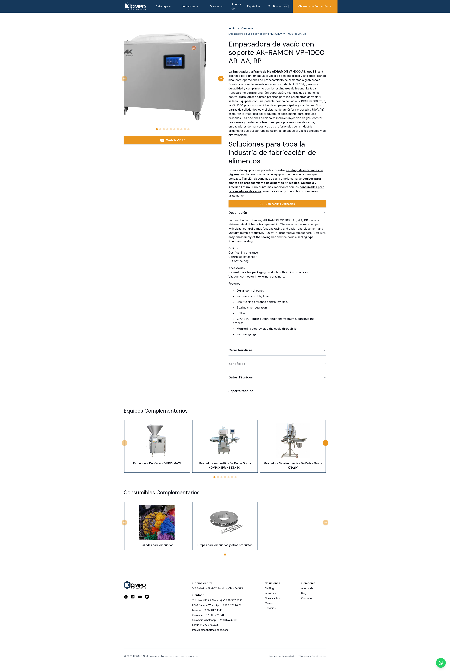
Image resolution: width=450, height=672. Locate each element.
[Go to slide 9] (185, 129)
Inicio (232, 28)
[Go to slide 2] (160, 129)
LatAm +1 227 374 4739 (205, 624)
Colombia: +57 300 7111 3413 (208, 615)
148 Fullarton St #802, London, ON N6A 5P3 (217, 588)
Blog (304, 593)
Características (241, 350)
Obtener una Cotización (313, 6)
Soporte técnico (241, 391)
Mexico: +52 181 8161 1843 (207, 610)
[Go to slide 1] (157, 129)
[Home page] (135, 6)
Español (252, 6)
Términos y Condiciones (312, 656)
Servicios (270, 607)
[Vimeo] (147, 597)
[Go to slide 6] (174, 129)
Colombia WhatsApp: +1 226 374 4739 (214, 619)
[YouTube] (140, 597)
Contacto (306, 598)
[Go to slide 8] (181, 129)
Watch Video (175, 140)
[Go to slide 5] (171, 129)
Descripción (238, 212)
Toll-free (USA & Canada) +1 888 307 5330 (217, 600)
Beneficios (237, 364)
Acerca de (307, 588)
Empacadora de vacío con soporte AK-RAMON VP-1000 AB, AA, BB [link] (267, 33)
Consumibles (272, 598)
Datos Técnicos (241, 377)
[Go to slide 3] (164, 129)
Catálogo (162, 6)
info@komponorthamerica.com (210, 629)
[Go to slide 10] (188, 129)
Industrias (188, 6)
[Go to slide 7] (178, 129)
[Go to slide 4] (167, 129)
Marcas (215, 6)
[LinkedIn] (133, 597)
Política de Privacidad (281, 656)
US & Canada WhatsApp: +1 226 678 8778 (217, 605)
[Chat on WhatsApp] (441, 663)
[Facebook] (126, 597)
